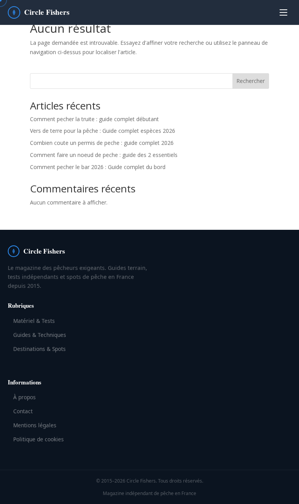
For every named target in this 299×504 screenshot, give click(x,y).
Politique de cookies (38, 439)
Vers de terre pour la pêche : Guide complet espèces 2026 (102, 130)
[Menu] (283, 12)
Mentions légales (34, 425)
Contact (23, 411)
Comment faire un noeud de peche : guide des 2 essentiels (104, 155)
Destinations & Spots (39, 348)
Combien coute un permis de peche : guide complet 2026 (102, 142)
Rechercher (250, 81)
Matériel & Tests (34, 320)
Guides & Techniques (39, 334)
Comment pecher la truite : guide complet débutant (94, 119)
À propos (24, 397)
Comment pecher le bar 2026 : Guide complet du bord (97, 167)
